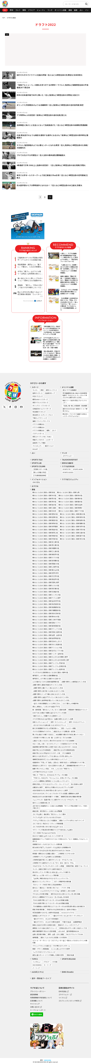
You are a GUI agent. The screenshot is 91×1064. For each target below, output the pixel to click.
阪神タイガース (38, 393)
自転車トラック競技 (39, 443)
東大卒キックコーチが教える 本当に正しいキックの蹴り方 (51, 872)
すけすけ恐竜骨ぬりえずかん (42, 731)
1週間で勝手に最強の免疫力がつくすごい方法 (47, 685)
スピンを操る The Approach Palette (44, 833)
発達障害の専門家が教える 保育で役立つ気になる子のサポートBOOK (55, 747)
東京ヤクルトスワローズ (40, 402)
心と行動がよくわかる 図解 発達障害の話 (46, 682)
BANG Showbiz (68, 972)
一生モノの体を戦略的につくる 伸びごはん (46, 703)
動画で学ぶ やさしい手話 (41, 769)
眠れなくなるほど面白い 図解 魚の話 (70, 495)
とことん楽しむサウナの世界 (60, 949)
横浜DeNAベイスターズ (40, 399)
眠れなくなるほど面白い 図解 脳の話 (70, 502)
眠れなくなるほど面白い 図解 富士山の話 (46, 570)
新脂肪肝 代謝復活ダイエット (78, 710)
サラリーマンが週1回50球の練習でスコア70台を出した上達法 (52, 830)
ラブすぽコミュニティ (70, 479)
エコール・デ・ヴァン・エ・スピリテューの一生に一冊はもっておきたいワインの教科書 (60, 941)
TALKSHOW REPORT (70, 460)
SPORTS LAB (37, 463)
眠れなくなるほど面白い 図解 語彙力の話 (46, 564)
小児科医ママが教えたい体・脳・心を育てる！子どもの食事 (52, 738)
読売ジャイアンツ (51, 390)
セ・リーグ (47, 965)
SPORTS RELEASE (69, 959)
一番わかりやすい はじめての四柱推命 (45, 919)
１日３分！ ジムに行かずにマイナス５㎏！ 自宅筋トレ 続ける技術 (54, 891)
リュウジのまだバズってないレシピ (44, 952)
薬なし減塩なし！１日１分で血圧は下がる (46, 706)
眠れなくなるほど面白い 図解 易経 (44, 492)
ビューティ (41, 10)
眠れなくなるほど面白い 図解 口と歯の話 (46, 551)
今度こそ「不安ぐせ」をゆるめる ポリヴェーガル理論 (50, 775)
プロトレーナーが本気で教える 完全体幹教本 (47, 885)
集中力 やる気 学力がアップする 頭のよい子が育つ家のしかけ (52, 756)
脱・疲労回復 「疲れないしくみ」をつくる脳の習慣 (49, 710)
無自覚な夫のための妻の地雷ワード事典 (45, 797)
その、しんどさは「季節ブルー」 (62, 769)
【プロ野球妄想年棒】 (40, 475)
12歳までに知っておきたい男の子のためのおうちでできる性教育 (53, 741)
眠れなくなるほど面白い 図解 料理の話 (45, 539)
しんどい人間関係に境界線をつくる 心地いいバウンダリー (51, 781)
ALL (5, 10)
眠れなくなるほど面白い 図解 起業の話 (45, 517)
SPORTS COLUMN (38, 466)
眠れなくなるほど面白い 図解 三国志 (44, 508)
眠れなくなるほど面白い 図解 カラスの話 (46, 557)
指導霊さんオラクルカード (41, 916)
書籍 (70, 10)
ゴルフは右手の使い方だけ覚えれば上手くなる (48, 827)
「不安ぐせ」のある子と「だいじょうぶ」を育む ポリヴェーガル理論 (55, 778)
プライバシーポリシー (38, 991)
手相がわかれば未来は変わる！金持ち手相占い (62, 909)
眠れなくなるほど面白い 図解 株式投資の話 (47, 604)
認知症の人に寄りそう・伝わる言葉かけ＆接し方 (48, 765)
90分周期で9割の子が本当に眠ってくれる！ (70, 734)
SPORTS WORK (78, 469)
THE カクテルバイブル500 (74, 934)
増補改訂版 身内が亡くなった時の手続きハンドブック (50, 759)
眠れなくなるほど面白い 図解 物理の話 (45, 536)
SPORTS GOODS (68, 472)
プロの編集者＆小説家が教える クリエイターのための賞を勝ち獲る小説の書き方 (59, 906)
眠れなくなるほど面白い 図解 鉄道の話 (45, 530)
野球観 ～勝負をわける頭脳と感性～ (44, 854)
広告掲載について (36, 1001)
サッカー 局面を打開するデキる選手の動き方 (47, 869)
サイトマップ (35, 1004)
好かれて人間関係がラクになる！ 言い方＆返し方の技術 (51, 897)
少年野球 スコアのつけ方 (66, 854)
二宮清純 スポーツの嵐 (40, 469)
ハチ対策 (54, 962)
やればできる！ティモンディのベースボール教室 (48, 866)
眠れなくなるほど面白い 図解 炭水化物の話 (47, 613)
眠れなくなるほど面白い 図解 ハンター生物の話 (48, 654)
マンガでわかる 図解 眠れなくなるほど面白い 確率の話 (50, 672)
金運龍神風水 (77, 922)
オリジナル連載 (60, 10)
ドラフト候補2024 (38, 427)
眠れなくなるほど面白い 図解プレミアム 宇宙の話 (49, 663)
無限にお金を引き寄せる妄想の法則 (44, 925)
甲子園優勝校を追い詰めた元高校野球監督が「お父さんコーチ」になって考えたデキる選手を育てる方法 (75, 395)
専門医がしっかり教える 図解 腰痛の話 (45, 675)
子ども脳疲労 (66, 753)
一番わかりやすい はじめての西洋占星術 (46, 922)
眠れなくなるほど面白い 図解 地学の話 (72, 526)
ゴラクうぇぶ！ (68, 456)
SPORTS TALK (37, 460)
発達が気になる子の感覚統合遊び (64, 750)
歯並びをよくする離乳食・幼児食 (64, 731)
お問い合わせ (35, 1007)
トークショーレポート (38, 1010)
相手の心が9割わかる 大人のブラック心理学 (59, 787)
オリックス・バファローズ (41, 406)
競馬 (24, 10)
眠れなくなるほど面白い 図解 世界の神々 (46, 573)
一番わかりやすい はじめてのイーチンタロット (67, 916)
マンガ (49, 10)
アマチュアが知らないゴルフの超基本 (45, 820)
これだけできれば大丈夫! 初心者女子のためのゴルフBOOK (51, 850)
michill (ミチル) (38, 972)
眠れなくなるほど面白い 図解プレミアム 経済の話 (49, 669)
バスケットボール (38, 433)
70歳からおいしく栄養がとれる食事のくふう (47, 716)
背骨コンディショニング (40, 722)
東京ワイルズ (49, 446)
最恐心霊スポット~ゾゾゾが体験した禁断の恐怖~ (48, 955)
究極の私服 (70, 955)
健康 (75, 10)
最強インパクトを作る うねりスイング (71, 820)
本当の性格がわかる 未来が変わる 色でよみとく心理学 (50, 790)
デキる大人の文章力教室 (40, 894)
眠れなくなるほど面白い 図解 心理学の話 (46, 567)
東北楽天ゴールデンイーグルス (43, 415)
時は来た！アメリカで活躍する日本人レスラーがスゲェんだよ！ (75, 415)
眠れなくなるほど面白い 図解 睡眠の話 (72, 523)
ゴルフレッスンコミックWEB (69, 1001)
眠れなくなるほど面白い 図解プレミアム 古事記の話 (49, 666)
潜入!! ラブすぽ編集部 (70, 390)
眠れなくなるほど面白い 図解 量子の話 (72, 536)
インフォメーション (39, 479)
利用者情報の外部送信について (41, 997)
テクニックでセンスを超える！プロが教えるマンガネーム (51, 946)
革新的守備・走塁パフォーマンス (77, 866)
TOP (3, 18)
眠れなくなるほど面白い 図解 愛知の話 (45, 514)
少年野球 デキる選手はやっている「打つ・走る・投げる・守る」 (54, 863)
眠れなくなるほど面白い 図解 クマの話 (71, 511)
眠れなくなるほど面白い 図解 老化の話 (72, 539)
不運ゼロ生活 (66, 922)
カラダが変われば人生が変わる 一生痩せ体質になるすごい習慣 (53, 719)
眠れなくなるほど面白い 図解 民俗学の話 (46, 579)
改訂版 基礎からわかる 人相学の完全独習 (46, 913)
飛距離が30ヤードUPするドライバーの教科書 (47, 844)
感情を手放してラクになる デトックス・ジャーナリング (51, 784)
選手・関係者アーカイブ (41, 978)
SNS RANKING (37, 965)
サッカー (35, 390)
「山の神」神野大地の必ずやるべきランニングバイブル (51, 878)
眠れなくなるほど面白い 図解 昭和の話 (72, 520)
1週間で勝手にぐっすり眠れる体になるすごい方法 (49, 694)
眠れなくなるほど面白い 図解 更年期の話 (46, 561)
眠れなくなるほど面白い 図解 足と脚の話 (46, 542)
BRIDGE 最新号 (67, 463)
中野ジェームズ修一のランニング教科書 (45, 875)
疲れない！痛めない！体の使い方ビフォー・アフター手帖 (51, 888)
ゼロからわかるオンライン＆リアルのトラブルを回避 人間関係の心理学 (56, 793)
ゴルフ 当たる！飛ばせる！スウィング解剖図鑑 (48, 823)
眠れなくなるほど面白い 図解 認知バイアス (47, 623)
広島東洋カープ (50, 393)
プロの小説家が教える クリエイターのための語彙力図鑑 (51, 903)
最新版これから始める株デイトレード (45, 928)
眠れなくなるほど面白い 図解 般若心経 (45, 533)
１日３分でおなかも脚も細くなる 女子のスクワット (49, 725)
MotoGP (35, 449)
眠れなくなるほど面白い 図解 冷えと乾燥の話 (47, 644)
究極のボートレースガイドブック (68, 925)
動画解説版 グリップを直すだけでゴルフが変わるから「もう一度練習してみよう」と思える (60, 840)
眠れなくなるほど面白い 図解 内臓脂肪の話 (47, 610)
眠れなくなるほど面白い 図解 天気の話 (72, 530)
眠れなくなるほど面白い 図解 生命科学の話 (47, 601)
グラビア (31, 10)
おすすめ (35, 486)
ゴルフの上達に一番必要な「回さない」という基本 (49, 814)
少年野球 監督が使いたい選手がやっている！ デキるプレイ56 (52, 860)
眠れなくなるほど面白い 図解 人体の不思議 (47, 620)
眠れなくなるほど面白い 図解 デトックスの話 (47, 629)
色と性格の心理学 (77, 784)
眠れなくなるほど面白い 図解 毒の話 (70, 498)
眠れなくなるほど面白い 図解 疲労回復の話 (47, 626)
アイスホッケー (38, 446)
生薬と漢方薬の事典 (39, 934)
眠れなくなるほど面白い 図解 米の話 (44, 495)
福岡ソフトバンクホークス (41, 421)
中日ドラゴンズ (38, 396)
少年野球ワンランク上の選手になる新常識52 (47, 857)
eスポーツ (49, 440)
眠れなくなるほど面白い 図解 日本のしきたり (47, 641)
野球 (11, 10)
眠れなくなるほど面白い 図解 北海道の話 (46, 592)
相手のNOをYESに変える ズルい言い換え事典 (65, 894)
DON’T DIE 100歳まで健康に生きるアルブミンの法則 (49, 713)
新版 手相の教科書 (38, 909)
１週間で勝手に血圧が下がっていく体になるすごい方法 (50, 697)
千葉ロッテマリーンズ (40, 418)
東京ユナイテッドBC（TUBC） (42, 437)
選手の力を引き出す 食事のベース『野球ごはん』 (75, 410)
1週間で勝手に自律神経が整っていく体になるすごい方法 (51, 700)
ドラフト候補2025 (38, 430)
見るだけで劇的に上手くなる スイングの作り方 (48, 836)
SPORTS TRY (67, 469)
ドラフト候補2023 (38, 424)
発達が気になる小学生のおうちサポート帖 (46, 753)
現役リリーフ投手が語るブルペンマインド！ (75, 401)
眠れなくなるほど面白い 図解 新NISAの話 (46, 616)
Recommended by (28, 301)
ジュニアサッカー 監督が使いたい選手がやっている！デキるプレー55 (55, 800)
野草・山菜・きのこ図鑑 (56, 934)
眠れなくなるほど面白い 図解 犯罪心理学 (46, 582)
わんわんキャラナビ (67, 913)
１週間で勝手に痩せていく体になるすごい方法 (48, 688)
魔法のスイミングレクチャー (42, 881)
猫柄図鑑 (35, 937)
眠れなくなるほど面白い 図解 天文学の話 (46, 576)
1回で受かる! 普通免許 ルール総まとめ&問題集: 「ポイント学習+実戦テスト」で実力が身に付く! (60, 807)
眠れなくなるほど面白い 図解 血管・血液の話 (47, 635)
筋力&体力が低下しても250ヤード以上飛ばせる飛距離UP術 (52, 847)
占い (81, 10)
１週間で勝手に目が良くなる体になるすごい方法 (48, 691)
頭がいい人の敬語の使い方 (41, 803)
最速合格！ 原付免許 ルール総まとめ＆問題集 (47, 811)
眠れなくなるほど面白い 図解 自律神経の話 (47, 638)
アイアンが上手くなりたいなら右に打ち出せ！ (48, 817)
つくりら (62, 997)
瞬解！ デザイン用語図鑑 (41, 949)
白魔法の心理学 (38, 787)
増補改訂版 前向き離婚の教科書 (71, 797)
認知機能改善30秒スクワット (76, 765)
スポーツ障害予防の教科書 (62, 881)
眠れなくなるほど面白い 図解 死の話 (44, 498)
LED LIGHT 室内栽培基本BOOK (68, 931)
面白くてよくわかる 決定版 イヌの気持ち (54, 937)
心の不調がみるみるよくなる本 (43, 772)
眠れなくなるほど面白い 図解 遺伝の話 (72, 514)
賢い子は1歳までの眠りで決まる (43, 734)
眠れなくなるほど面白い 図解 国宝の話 (45, 520)
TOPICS (35, 959)
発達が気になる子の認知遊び (42, 750)
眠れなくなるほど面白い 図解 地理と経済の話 (47, 632)
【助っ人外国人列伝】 (40, 472)
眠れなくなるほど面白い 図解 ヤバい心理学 (47, 598)
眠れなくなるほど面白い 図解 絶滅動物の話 (47, 607)
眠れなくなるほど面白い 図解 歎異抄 (70, 508)
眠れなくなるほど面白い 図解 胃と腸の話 (46, 545)
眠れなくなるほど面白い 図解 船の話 (44, 505)
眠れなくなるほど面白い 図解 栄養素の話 (46, 548)
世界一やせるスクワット (77, 722)
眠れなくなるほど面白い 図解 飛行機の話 (46, 589)
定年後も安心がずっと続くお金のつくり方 (73, 928)
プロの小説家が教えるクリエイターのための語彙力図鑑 (50, 900)
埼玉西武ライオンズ (39, 412)
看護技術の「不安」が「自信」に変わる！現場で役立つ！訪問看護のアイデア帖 (58, 762)
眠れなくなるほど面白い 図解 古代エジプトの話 (48, 651)
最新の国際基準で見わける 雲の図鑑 (44, 931)
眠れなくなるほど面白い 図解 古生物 (70, 505)
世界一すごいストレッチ (58, 722)
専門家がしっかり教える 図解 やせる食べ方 (47, 679)
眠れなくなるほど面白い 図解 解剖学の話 (46, 554)
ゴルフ (17, 10)
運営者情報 (34, 994)
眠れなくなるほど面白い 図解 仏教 (68, 492)
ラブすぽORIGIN (68, 466)
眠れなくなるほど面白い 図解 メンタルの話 (47, 595)
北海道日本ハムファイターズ (42, 409)
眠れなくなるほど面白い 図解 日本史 (44, 511)
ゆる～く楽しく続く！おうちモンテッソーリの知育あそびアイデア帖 (55, 744)
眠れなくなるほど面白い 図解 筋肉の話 (72, 517)
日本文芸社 (36, 482)
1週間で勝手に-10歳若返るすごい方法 (73, 682)
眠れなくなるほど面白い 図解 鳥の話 (44, 502)
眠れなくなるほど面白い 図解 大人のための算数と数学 (50, 657)
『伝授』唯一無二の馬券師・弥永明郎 (75, 406)
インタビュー (37, 962)
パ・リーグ (36, 968)
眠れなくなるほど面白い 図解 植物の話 (45, 523)
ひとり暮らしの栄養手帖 (70, 703)
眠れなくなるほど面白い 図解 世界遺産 (45, 526)
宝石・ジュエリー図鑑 (68, 728)
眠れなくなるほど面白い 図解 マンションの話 (47, 647)
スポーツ (35, 387)
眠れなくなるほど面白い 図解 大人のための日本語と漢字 (51, 660)
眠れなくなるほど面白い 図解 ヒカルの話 (46, 585)
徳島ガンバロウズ (38, 440)
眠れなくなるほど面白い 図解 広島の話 (72, 533)
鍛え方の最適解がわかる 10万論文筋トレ (46, 728)
